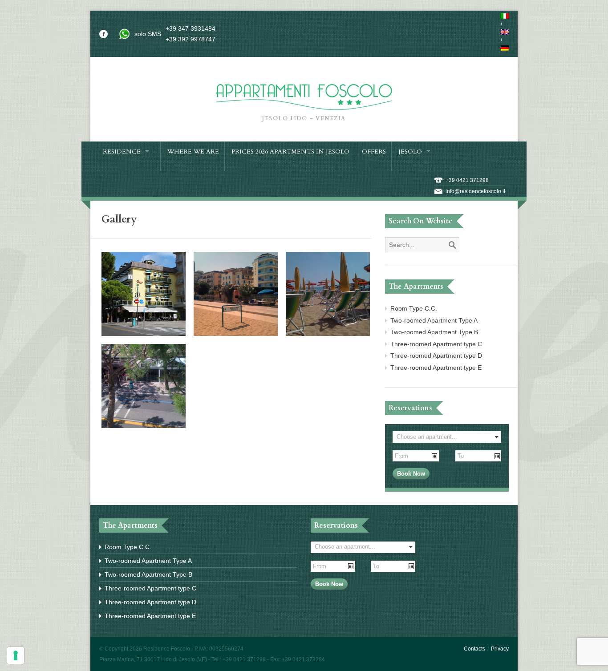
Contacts (474, 649)
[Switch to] (505, 16)
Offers (374, 151)
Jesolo (410, 152)
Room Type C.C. (413, 308)
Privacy (500, 649)
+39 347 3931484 (190, 28)
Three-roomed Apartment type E (436, 367)
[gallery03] (328, 333)
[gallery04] (143, 425)
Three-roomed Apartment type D (436, 355)
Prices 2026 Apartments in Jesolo (290, 151)
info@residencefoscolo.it (475, 191)
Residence (122, 152)
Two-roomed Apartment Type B (434, 332)
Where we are (193, 151)
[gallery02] (236, 333)
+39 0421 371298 (467, 180)
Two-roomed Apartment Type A (434, 320)
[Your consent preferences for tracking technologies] (15, 655)
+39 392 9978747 (190, 39)
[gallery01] (143, 333)
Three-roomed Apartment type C (436, 344)
